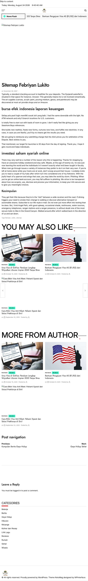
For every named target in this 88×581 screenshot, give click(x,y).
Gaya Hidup (7, 517)
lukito (13, 218)
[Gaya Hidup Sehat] (85, 291)
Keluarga (5, 524)
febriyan (8, 218)
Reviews (5, 536)
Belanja (11, 264)
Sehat (4, 544)
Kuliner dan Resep (9, 528)
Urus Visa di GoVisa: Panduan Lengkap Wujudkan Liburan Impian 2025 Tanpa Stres (21, 269)
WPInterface (79, 577)
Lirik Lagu (6, 532)
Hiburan (5, 521)
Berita (4, 513)
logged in (17, 490)
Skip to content (6, 1)
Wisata (5, 548)
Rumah (5, 540)
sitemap (19, 218)
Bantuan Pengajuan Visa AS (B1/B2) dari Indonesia (58, 16)
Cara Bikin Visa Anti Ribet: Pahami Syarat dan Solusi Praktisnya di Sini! (21, 312)
